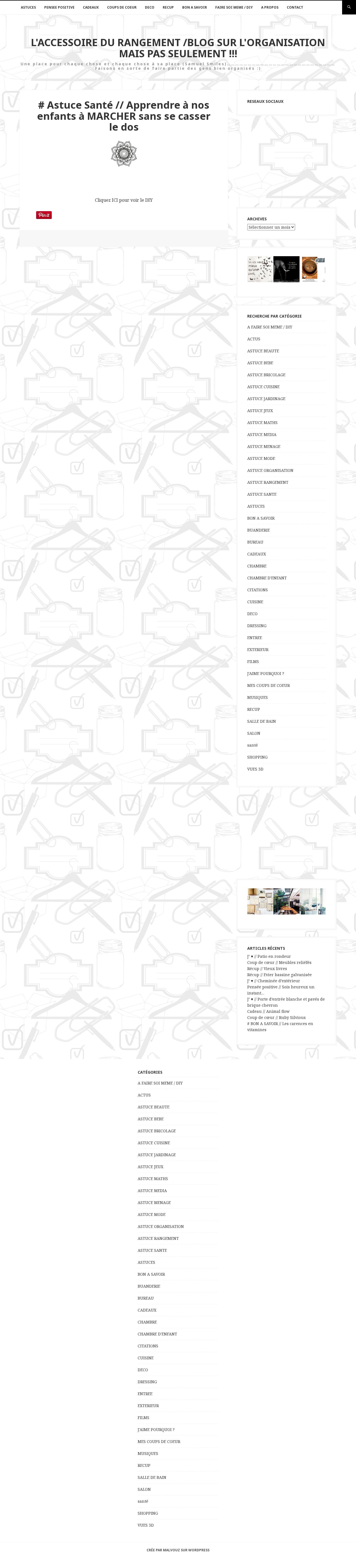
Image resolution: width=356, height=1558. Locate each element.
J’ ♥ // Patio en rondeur (269, 956)
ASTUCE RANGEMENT (267, 482)
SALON (253, 733)
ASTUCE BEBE (260, 362)
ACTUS (253, 338)
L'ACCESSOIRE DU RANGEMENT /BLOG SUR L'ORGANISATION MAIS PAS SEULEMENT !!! (178, 48)
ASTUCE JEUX (260, 410)
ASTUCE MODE (261, 458)
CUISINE (255, 601)
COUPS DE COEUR (122, 7)
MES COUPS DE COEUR (268, 685)
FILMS (253, 661)
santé (252, 745)
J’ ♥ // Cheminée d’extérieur (273, 980)
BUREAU (255, 542)
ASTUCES (28, 7)
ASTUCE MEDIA (261, 434)
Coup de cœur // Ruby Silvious (276, 1017)
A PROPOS (269, 7)
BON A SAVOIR (194, 7)
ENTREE (254, 637)
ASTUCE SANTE (261, 494)
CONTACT (295, 7)
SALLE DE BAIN (261, 721)
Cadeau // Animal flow (268, 1011)
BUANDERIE (258, 530)
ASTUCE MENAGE (263, 446)
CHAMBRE (256, 566)
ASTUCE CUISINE (263, 386)
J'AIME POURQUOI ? (265, 673)
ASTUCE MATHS (262, 422)
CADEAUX (91, 7)
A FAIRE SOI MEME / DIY (269, 327)
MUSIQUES (257, 697)
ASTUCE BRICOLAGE (266, 374)
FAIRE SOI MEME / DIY (234, 7)
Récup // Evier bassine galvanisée (279, 974)
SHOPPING (257, 757)
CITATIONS (257, 589)
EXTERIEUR (257, 649)
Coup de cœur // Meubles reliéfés (279, 962)
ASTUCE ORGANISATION (270, 470)
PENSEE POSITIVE (59, 7)
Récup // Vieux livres (267, 968)
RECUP (168, 7)
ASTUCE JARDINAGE (266, 398)
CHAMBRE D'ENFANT (267, 577)
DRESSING (256, 625)
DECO (149, 7)
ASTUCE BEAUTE (263, 350)
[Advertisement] (286, 161)
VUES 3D (255, 769)
